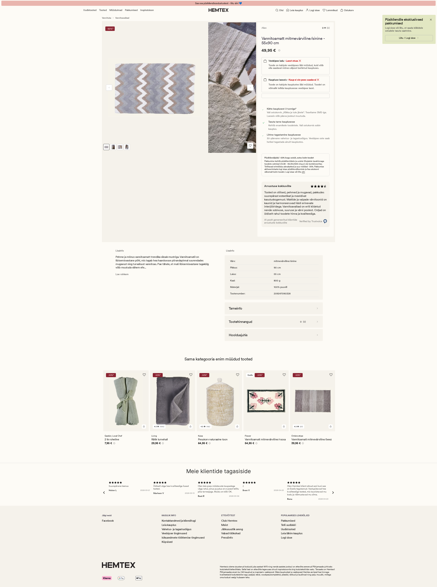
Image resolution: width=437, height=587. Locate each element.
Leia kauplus (169, 525)
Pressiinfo (227, 537)
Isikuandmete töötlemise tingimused (183, 537)
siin (303, 172)
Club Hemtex (229, 520)
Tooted (103, 10)
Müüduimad (115, 10)
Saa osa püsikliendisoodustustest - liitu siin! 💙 (218, 3)
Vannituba (106, 18)
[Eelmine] (109, 88)
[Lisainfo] (278, 50)
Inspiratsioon (147, 10)
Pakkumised (131, 10)
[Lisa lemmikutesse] (250, 146)
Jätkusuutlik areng (232, 529)
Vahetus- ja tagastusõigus (176, 529)
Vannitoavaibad (122, 18)
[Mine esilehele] (219, 10)
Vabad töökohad (230, 533)
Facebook (108, 520)
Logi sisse (286, 537)
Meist (224, 525)
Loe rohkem (122, 274)
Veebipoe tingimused (174, 533)
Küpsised (167, 541)
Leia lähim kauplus (291, 533)
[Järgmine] (250, 88)
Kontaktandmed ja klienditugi (179, 520)
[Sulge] (431, 20)
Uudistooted (89, 10)
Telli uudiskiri (288, 525)
